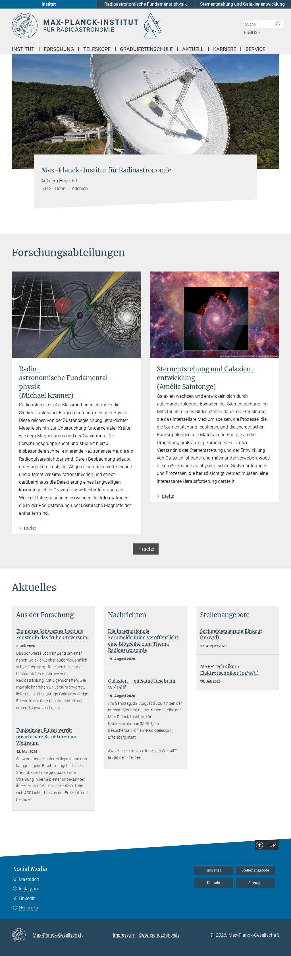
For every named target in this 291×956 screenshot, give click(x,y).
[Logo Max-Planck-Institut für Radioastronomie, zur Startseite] (118, 25)
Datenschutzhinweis (159, 935)
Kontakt (214, 883)
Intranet (214, 870)
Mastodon (29, 879)
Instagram (29, 888)
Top (271, 845)
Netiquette (29, 907)
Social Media (30, 869)
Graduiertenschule (146, 49)
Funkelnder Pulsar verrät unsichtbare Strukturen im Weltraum (46, 736)
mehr (30, 528)
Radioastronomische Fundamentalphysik (145, 4)
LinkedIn (27, 898)
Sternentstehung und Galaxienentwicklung (242, 4)
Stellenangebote (255, 870)
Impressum (124, 935)
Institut (48, 4)
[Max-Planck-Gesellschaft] (22, 935)
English (252, 32)
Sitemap (255, 883)
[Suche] (277, 24)
